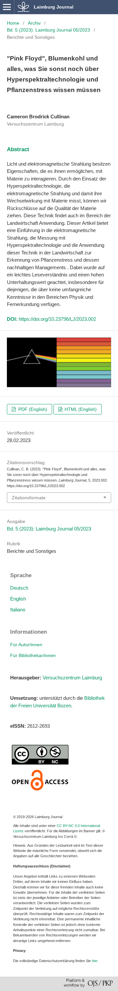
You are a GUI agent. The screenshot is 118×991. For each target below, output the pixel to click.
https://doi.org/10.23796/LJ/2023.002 (57, 319)
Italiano (17, 609)
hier (94, 961)
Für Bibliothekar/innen (33, 655)
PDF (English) (32, 409)
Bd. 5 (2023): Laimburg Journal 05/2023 (48, 30)
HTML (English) (80, 409)
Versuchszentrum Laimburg (72, 677)
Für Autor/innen (26, 644)
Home (13, 23)
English (18, 599)
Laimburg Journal (53, 7)
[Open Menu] (7, 7)
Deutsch (19, 588)
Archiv (34, 23)
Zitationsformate (29, 497)
